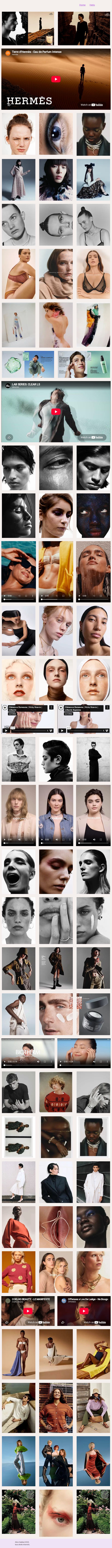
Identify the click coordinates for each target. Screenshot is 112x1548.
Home (82, 5)
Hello (92, 5)
